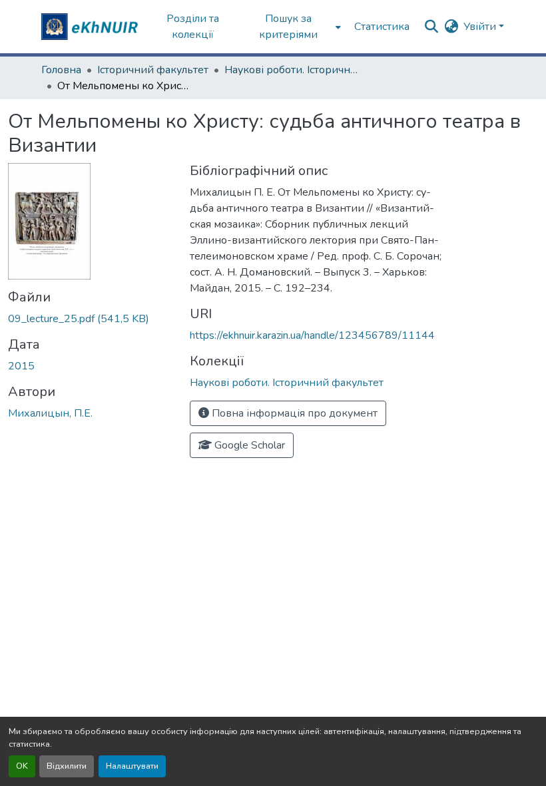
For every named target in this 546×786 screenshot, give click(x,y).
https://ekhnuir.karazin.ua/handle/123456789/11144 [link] (312, 335)
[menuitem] (292, 26)
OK (22, 766)
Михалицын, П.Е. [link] (50, 413)
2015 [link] (21, 366)
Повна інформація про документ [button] (293, 413)
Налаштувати (132, 766)
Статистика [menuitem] (382, 26)
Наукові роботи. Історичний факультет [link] (291, 70)
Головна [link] (61, 70)
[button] (91, 26)
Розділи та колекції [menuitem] (192, 26)
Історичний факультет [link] (152, 70)
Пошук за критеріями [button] (288, 26)
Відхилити (67, 766)
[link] (91, 319)
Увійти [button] (481, 26)
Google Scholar (248, 445)
